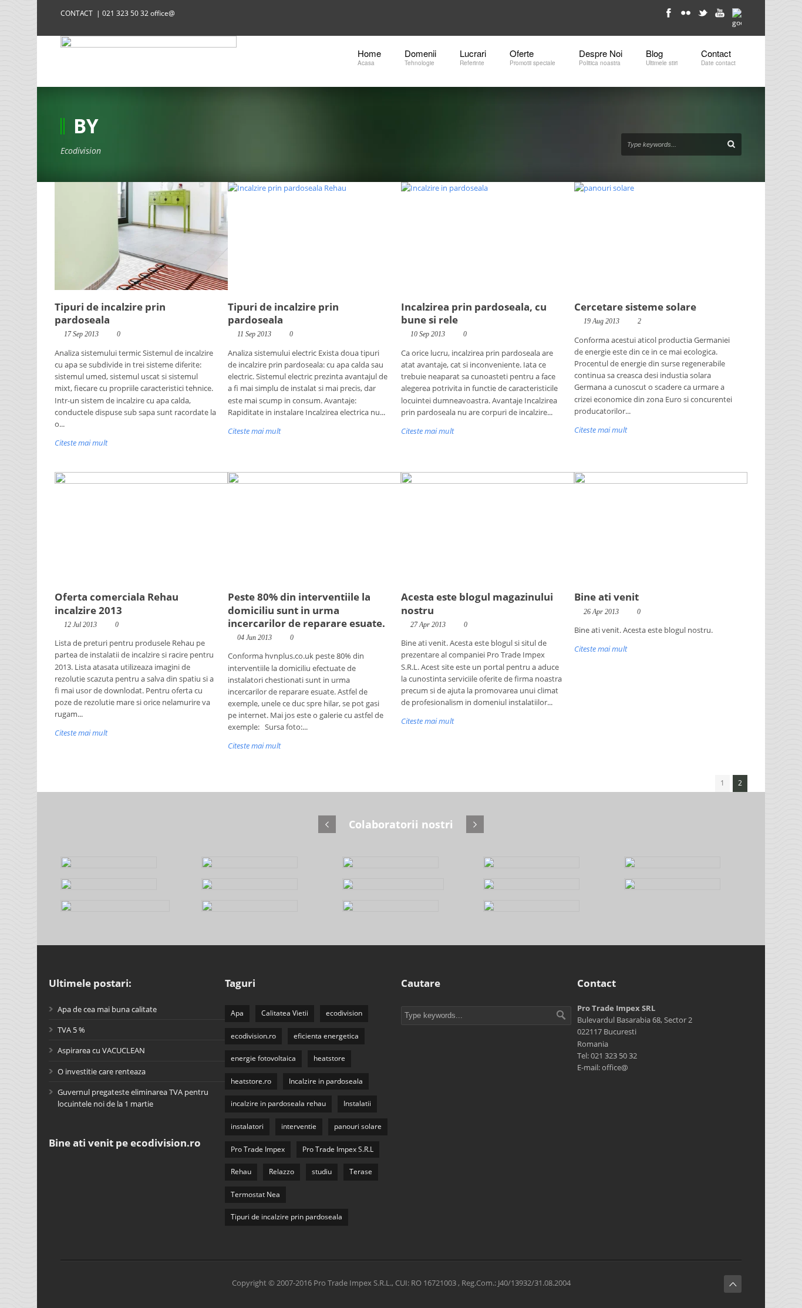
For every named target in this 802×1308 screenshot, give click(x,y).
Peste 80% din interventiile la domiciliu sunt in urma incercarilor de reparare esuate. (306, 609)
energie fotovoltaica (263, 1058)
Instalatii (357, 1103)
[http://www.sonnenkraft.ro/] (401, 889)
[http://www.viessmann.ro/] (119, 867)
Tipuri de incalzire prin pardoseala (110, 313)
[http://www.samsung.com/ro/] (542, 889)
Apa (237, 1013)
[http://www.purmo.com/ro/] (683, 867)
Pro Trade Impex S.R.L (337, 1149)
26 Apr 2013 (601, 612)
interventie (298, 1126)
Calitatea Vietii (284, 1013)
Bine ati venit (606, 597)
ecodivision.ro (253, 1036)
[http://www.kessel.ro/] (683, 889)
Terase (360, 1171)
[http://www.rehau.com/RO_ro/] (542, 867)
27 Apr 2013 (428, 625)
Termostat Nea (255, 1194)
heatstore (329, 1058)
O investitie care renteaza (102, 1071)
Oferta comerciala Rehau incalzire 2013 (116, 603)
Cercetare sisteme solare (635, 306)
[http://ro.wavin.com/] (119, 889)
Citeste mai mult (81, 442)
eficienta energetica (326, 1036)
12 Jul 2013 (80, 625)
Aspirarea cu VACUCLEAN (101, 1050)
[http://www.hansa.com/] (542, 911)
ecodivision (344, 1013)
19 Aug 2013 (601, 321)
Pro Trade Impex (258, 1149)
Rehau (241, 1171)
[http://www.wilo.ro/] (401, 867)
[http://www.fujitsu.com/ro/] (401, 911)
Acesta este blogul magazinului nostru (477, 603)
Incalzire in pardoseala (326, 1081)
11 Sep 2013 (254, 334)
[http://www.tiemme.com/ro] (260, 867)
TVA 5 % (71, 1029)
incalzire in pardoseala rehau (278, 1103)
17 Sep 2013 (81, 334)
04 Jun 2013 (254, 637)
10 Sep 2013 (427, 334)
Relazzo (281, 1171)
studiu (322, 1171)
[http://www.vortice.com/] (260, 889)
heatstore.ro (251, 1081)
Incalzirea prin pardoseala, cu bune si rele (474, 313)
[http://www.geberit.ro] (260, 911)
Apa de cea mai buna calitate (107, 1009)
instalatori (247, 1126)
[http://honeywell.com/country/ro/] (119, 911)
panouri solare (358, 1126)
